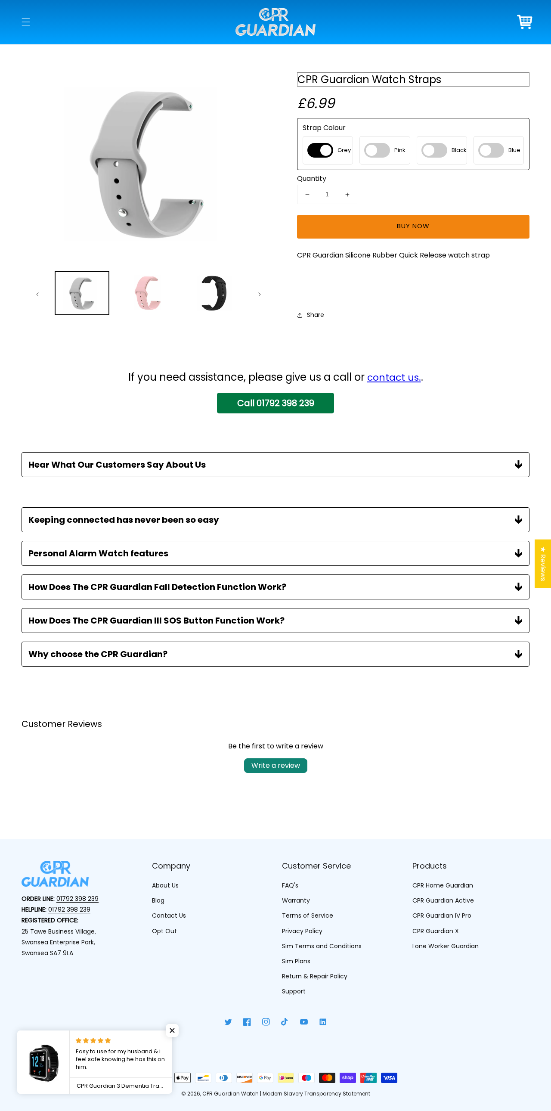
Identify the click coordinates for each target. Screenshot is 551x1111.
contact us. (394, 377)
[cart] (525, 21)
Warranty (296, 900)
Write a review (275, 765)
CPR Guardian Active (443, 900)
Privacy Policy (302, 931)
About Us (165, 885)
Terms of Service (307, 915)
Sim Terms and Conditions (322, 946)
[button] (25, 21)
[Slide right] (259, 294)
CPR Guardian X (435, 931)
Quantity (311, 178)
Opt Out (164, 931)
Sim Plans (296, 961)
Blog (158, 900)
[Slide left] (37, 294)
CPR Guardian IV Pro (441, 915)
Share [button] (315, 314)
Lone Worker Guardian (445, 946)
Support (294, 991)
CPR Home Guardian (442, 885)
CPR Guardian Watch (230, 1093)
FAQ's (290, 885)
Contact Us (169, 915)
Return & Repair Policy (314, 976)
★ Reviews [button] (543, 563)
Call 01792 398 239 (275, 403)
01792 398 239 (77, 898)
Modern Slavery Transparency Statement (316, 1093)
